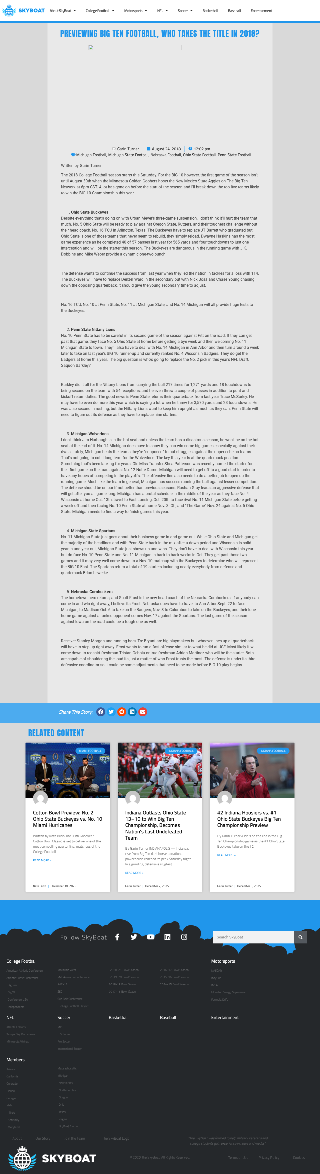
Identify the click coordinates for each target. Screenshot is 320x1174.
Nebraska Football (165, 154)
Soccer (183, 10)
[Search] (300, 937)
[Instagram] (184, 936)
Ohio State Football (199, 154)
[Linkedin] (167, 936)
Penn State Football (234, 154)
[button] (100, 711)
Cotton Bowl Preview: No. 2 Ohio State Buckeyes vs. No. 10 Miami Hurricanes (67, 819)
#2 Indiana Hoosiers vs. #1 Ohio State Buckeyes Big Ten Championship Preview (249, 819)
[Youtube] (150, 936)
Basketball (210, 10)
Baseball (234, 10)
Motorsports (133, 10)
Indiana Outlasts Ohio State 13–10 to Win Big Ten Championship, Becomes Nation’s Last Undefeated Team (155, 825)
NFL (160, 10)
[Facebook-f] (117, 936)
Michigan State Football (128, 154)
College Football (97, 10)
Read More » (42, 860)
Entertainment (261, 10)
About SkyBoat (60, 10)
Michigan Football (91, 154)
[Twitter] (133, 936)
